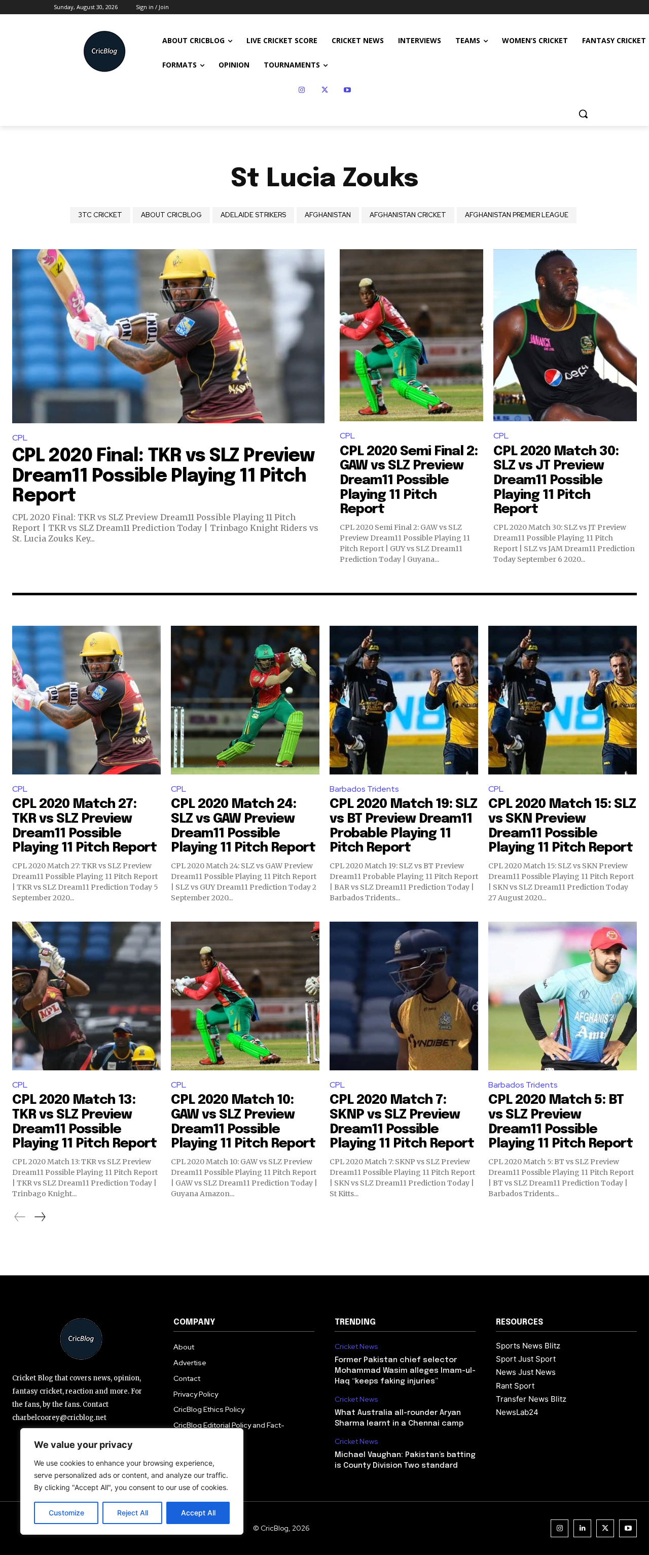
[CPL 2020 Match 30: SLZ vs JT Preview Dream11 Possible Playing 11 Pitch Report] (565, 335)
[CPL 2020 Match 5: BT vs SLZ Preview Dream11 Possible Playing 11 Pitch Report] (562, 996)
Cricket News (356, 1346)
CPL (19, 437)
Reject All (132, 1512)
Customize (66, 1512)
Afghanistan (328, 215)
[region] (131, 1481)
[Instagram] (302, 90)
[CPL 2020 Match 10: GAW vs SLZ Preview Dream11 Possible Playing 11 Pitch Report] (245, 996)
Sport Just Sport (526, 1359)
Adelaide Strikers (253, 215)
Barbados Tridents (364, 789)
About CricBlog (171, 215)
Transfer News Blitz (531, 1399)
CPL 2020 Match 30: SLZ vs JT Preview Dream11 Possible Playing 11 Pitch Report (556, 480)
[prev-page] (20, 1217)
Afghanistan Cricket (408, 215)
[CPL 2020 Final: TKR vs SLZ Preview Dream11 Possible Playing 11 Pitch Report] (168, 336)
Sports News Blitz (528, 1345)
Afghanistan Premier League (516, 215)
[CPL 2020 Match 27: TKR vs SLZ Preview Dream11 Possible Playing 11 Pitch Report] (86, 700)
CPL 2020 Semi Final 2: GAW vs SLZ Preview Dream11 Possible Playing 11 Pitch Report (409, 480)
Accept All (198, 1512)
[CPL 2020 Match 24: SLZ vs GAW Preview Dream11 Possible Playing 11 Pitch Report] (245, 700)
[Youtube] (347, 90)
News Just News (526, 1372)
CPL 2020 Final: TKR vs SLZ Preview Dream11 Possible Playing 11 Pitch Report (163, 476)
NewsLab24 (517, 1412)
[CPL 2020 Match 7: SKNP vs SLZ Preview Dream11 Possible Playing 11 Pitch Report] (404, 996)
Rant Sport (515, 1386)
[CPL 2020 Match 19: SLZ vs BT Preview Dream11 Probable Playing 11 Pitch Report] (404, 700)
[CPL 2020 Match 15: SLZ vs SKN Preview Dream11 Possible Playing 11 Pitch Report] (562, 700)
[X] (325, 90)
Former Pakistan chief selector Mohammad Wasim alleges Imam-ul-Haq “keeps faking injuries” (405, 1370)
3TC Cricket (100, 215)
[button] (583, 114)
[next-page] (39, 1217)
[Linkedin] (582, 1528)
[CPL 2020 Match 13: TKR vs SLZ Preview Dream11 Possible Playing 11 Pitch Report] (86, 996)
